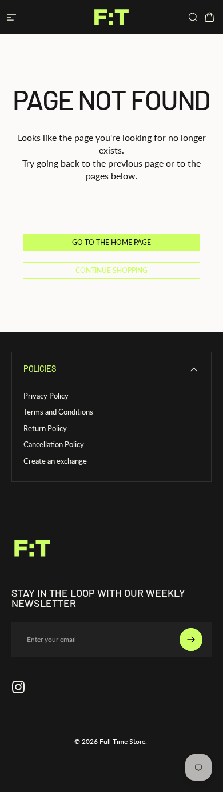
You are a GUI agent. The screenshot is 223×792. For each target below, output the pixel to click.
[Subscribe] (191, 639)
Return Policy (45, 428)
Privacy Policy (46, 395)
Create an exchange (55, 460)
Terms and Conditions (58, 411)
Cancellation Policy (53, 444)
